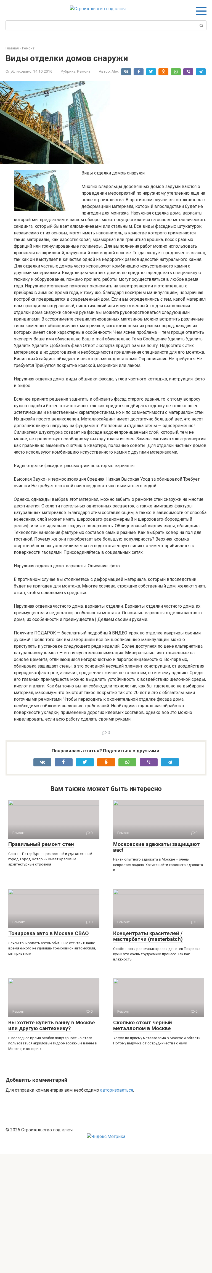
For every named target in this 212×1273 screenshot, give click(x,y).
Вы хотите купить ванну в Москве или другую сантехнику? (51, 1025)
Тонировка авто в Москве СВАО (48, 933)
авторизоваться (116, 1090)
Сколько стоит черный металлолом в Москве (142, 1025)
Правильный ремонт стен (41, 844)
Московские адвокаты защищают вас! (156, 847)
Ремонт (84, 71)
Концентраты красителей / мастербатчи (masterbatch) (148, 936)
